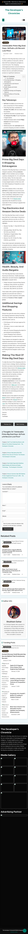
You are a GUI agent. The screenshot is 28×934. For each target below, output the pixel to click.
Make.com (14, 385)
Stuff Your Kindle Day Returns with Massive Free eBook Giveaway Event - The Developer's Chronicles (13, 444)
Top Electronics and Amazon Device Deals (11, 84)
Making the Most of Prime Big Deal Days (11, 94)
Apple (3, 397)
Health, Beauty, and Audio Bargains (10, 88)
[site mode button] (23, 20)
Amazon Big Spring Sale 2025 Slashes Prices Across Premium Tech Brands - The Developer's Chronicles (13, 454)
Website (4, 516)
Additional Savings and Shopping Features (12, 91)
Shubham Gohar (19, 53)
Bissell (15, 399)
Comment (5, 491)
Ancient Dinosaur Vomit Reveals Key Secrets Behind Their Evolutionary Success (14, 656)
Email (4, 510)
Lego (3, 403)
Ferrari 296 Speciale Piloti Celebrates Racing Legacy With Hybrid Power (13, 589)
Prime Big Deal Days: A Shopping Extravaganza (12, 80)
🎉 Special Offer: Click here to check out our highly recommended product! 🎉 (14, 3)
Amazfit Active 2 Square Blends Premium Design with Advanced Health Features (12, 551)
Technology (5, 42)
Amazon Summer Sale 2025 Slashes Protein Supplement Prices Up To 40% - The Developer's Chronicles (13, 475)
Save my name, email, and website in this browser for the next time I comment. (13, 524)
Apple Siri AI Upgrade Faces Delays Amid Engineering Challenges (17, 667)
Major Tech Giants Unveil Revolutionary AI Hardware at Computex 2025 (11, 571)
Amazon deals (17, 198)
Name (4, 505)
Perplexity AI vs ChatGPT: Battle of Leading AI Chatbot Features (17, 695)
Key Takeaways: (10, 78)
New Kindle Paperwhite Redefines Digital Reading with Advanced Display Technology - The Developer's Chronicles (13, 465)
